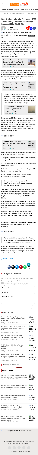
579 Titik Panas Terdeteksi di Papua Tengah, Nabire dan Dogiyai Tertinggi (14, 109)
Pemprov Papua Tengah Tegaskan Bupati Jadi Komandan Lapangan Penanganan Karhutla (14, 85)
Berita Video (19, 441)
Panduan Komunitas (28, 441)
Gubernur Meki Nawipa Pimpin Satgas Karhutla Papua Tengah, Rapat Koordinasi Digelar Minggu (13, 62)
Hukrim (27, 10)
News (22, 10)
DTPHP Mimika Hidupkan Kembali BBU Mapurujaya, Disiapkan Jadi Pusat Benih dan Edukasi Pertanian (13, 418)
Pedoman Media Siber (9, 441)
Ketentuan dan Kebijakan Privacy (16, 443)
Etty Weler (10, 27)
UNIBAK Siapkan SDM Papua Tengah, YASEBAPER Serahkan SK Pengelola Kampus (14, 144)
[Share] (34, 28)
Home (4, 10)
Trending (10, 10)
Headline (16, 10)
